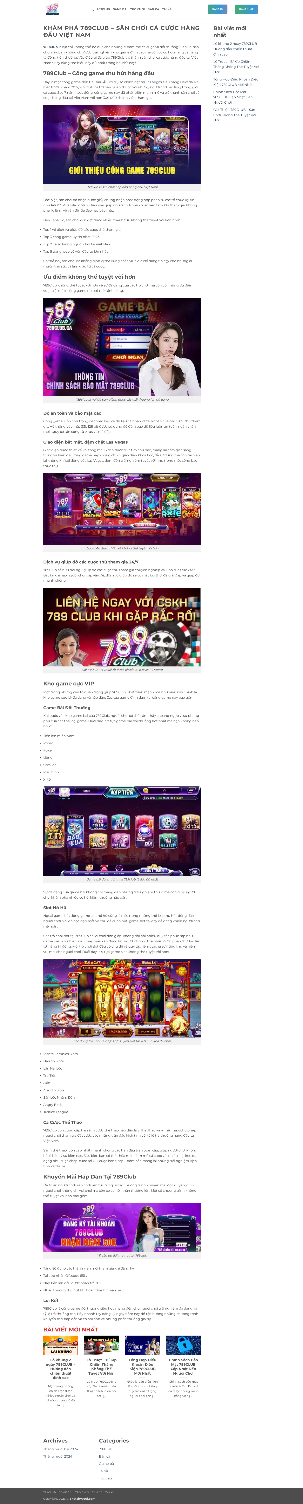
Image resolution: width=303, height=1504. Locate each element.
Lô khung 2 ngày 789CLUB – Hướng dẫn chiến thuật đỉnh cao (60, 1369)
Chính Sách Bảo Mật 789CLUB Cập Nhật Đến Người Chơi (183, 1366)
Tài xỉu (167, 9)
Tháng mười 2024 (57, 1456)
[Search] (92, 9)
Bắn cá (153, 9)
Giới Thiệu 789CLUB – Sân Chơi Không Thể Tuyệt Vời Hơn (234, 115)
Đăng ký (217, 9)
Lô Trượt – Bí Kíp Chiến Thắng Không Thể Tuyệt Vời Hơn (102, 1366)
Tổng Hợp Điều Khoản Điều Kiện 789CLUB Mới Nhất (142, 1366)
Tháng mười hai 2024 (60, 1449)
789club (103, 9)
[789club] (64, 9)
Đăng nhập (246, 9)
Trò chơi (137, 9)
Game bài (120, 9)
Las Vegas (154, 82)
